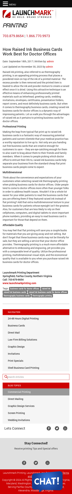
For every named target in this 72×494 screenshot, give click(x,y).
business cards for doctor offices (24, 288)
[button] (6, 3)
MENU (12, 4)
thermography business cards (17, 295)
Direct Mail (14, 332)
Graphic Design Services (21, 406)
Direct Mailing (15, 399)
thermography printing (42, 295)
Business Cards (16, 325)
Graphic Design (16, 346)
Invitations (14, 353)
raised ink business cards (15, 292)
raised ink (46, 288)
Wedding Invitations (19, 420)
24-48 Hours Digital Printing (23, 318)
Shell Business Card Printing (23, 367)
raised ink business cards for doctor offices (48, 292)
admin (50, 61)
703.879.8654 (13, 35)
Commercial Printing (19, 392)
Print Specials (15, 360)
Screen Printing (16, 413)
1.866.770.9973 (38, 35)
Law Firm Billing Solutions (22, 339)
